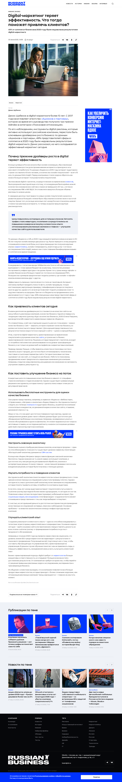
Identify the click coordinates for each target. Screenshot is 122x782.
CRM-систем (46, 452)
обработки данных (63, 776)
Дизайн (65, 740)
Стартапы (93, 740)
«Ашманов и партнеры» (54, 119)
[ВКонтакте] (112, 762)
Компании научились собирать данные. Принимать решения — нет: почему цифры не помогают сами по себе (20, 642)
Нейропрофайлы (41, 731)
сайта (41, 337)
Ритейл (91, 734)
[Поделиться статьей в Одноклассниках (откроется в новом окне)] (72, 40)
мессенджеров (31, 497)
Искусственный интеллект (72, 724)
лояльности (32, 405)
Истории (78, 3)
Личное (92, 731)
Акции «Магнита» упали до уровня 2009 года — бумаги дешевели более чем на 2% (20, 694)
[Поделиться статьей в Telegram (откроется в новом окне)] (63, 40)
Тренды (92, 746)
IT (62, 746)
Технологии (93, 743)
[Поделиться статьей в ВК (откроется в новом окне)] (67, 40)
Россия (91, 737)
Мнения (86, 3)
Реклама (65, 721)
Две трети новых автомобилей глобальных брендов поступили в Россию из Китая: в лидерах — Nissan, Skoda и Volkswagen (101, 698)
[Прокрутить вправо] (112, 610)
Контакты (12, 727)
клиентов (69, 182)
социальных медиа (16, 497)
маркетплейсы (21, 247)
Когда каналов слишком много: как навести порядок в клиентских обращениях (99, 641)
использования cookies (45, 776)
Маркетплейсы (95, 724)
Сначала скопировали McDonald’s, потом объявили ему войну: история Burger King (72, 641)
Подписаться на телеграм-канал (23, 594)
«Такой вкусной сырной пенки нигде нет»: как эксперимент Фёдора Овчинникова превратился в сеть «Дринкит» (47, 642)
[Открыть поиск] (113, 4)
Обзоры (94, 3)
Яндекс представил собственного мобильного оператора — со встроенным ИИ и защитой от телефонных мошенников (74, 698)
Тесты (37, 740)
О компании (12, 724)
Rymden (23, 582)
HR (63, 743)
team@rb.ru (66, 763)
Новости (69, 3)
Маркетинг (19, 102)
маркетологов (60, 555)
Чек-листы (39, 737)
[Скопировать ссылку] (76, 40)
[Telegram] (107, 762)
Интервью (103, 3)
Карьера (65, 734)
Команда (11, 721)
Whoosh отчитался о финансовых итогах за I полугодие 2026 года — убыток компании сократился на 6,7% (45, 696)
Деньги (91, 727)
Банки (64, 727)
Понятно (96, 777)
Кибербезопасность (70, 737)
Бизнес (17, 11)
